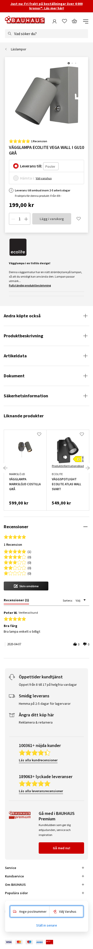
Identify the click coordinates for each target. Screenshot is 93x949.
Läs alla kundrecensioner (38, 760)
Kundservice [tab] (14, 876)
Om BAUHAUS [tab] (15, 884)
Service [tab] (10, 868)
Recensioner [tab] (16, 526)
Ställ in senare (46, 925)
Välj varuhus (44, 178)
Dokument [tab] (14, 376)
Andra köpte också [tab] (22, 316)
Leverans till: (31, 165)
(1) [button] (29, 551)
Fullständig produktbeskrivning (30, 285)
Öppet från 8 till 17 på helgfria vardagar (48, 684)
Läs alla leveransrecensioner (41, 791)
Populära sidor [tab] (16, 893)
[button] (26, 586)
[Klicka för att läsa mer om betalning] (33, 942)
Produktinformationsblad (68, 466)
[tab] (16, 601)
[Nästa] (87, 468)
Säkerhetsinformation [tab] (26, 396)
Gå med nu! (61, 848)
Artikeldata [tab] (15, 356)
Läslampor (18, 49)
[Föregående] (5, 468)
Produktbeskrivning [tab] (23, 336)
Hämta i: (27, 178)
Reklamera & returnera (36, 722)
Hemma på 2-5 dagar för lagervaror (45, 703)
